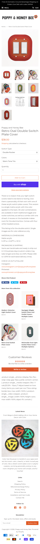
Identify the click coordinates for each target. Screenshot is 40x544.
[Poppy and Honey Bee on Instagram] (25, 508)
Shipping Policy (20, 484)
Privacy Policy (20, 489)
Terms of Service (20, 492)
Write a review (20, 369)
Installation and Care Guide (20, 495)
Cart (36, 8)
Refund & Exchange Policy (20, 487)
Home (3, 26)
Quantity (5, 166)
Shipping (5, 143)
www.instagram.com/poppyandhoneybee (19, 267)
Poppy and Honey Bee (23, 529)
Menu (6, 8)
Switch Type (7, 149)
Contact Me (20, 498)
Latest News (20, 411)
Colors (4, 158)
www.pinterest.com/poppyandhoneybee (18, 272)
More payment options (20, 190)
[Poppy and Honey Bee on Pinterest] (20, 508)
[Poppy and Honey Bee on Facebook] (15, 508)
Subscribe (32, 523)
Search (20, 481)
